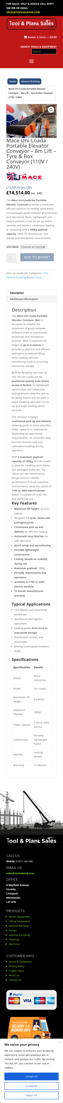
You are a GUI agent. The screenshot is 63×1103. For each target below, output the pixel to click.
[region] (31, 1071)
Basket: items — (42, 37)
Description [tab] (17, 293)
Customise (31, 1086)
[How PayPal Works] (31, 1006)
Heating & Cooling (19, 935)
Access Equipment (19, 916)
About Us (14, 975)
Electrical (14, 944)
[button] (51, 109)
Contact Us (15, 980)
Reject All (31, 1095)
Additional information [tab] (24, 299)
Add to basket (37, 257)
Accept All (31, 1076)
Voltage (12, 247)
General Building (30, 81)
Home (12, 81)
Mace (38, 277)
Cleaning (14, 939)
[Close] (59, 1042)
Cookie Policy (16, 970)
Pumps (13, 930)
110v (45, 273)
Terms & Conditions (20, 961)
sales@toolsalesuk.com (23, 12)
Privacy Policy (16, 966)
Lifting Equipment (19, 921)
